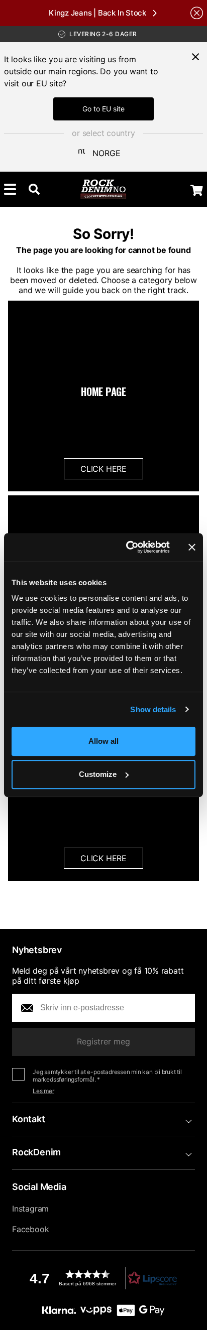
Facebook (30, 1229)
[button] (103, 1278)
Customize (98, 774)
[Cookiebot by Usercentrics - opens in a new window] (128, 547)
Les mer (43, 1091)
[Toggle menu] (10, 189)
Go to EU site (103, 108)
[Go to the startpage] (103, 189)
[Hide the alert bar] (196, 13)
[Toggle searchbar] (34, 189)
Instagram (30, 1209)
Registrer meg (103, 1041)
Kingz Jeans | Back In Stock (97, 13)
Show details (153, 709)
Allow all (103, 741)
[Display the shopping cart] (196, 190)
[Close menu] (195, 56)
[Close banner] (191, 547)
